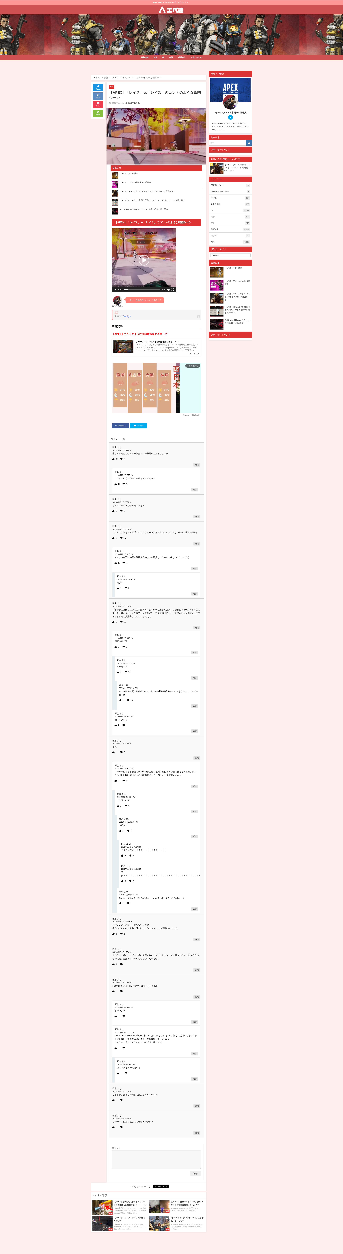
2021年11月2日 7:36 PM (121, 529)
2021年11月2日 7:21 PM (121, 450)
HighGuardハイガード (230, 191)
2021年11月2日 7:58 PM (121, 606)
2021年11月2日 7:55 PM (124, 475)
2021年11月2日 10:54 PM (122, 922)
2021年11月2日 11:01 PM (131, 869)
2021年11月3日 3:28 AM (128, 895)
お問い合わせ (196, 57)
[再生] (115, 289)
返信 (197, 465)
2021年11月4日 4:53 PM (121, 1091)
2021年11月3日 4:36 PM (126, 579)
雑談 (171, 57)
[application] (144, 260)
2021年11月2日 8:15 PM (124, 554)
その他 (230, 198)
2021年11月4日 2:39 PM (124, 716)
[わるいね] (121, 459)
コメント (116, 1148)
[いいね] (113, 459)
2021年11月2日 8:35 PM (126, 663)
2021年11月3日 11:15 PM (124, 1032)
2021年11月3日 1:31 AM (128, 688)
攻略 (155, 57)
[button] (144, 260)
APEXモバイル (230, 185)
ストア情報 (230, 204)
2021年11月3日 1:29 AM (121, 952)
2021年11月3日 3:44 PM (124, 1007)
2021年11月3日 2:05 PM (121, 982)
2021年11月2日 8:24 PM (126, 797)
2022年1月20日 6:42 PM (121, 1118)
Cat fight (126, 316)
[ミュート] (168, 289)
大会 (230, 217)
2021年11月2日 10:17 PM (131, 847)
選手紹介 (182, 57)
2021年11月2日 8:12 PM (124, 768)
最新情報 (145, 57)
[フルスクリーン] (172, 289)
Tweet (98, 89)
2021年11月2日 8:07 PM (121, 743)
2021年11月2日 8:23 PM (124, 638)
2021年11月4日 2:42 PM (126, 1064)
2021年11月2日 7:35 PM (121, 502)
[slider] (142, 289)
